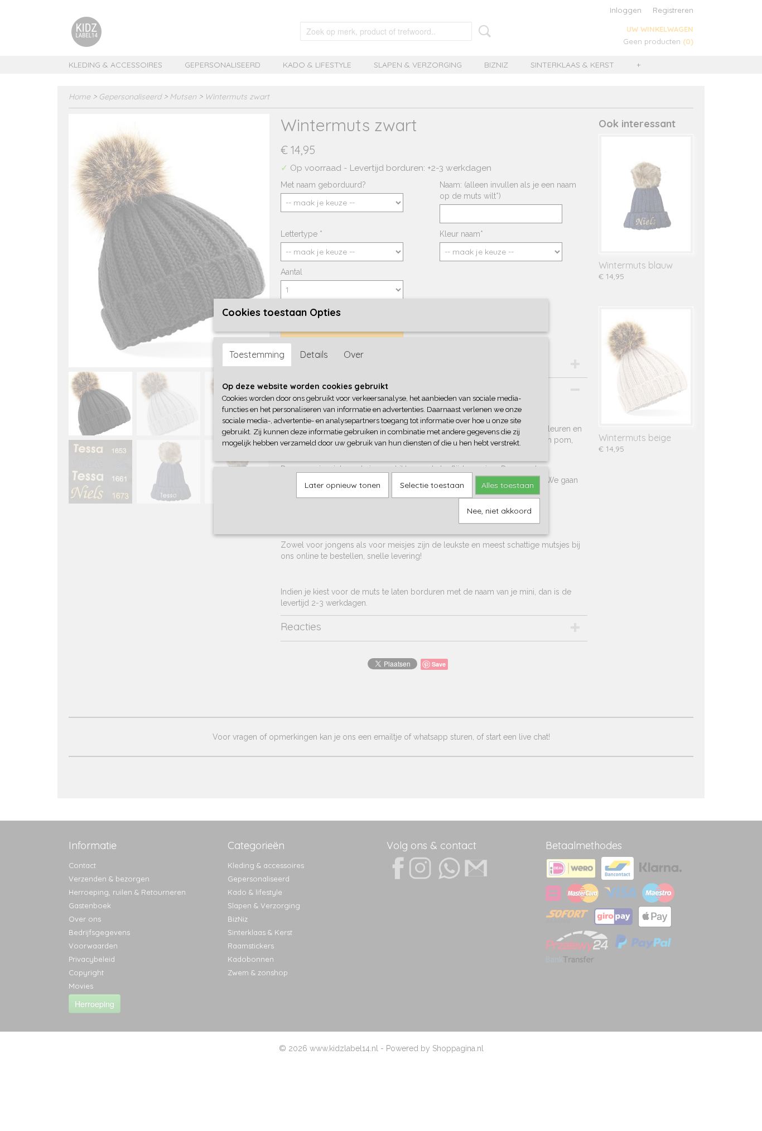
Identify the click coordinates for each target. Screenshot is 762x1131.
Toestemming (256, 354)
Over (354, 354)
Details (314, 354)
